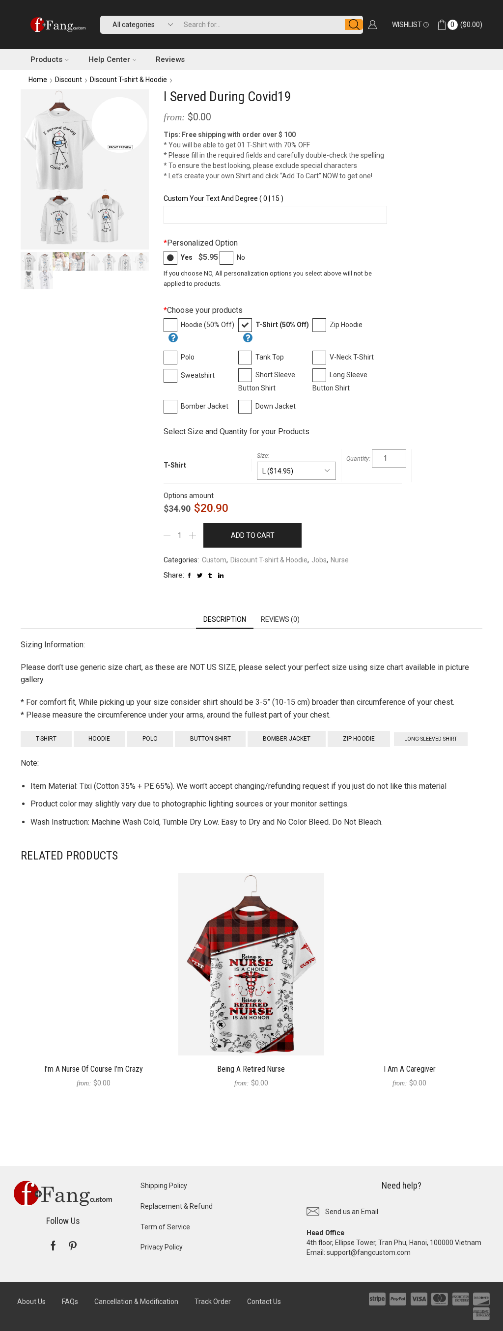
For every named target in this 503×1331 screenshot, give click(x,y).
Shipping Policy (163, 1186)
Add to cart (253, 535)
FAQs (70, 1301)
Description (224, 619)
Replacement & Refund (176, 1206)
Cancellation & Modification (136, 1301)
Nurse (340, 560)
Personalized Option (201, 243)
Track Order (213, 1301)
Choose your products (203, 310)
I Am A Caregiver (409, 1069)
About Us (31, 1301)
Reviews (170, 59)
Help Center (109, 59)
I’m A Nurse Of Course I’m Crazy (93, 1069)
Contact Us (264, 1301)
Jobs (319, 560)
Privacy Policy (161, 1247)
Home (37, 79)
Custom (214, 560)
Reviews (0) (280, 619)
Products (46, 59)
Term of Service (165, 1227)
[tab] (224, 619)
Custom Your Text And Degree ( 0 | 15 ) (223, 198)
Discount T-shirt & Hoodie (128, 79)
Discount (68, 79)
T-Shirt (175, 465)
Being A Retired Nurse (251, 1069)
